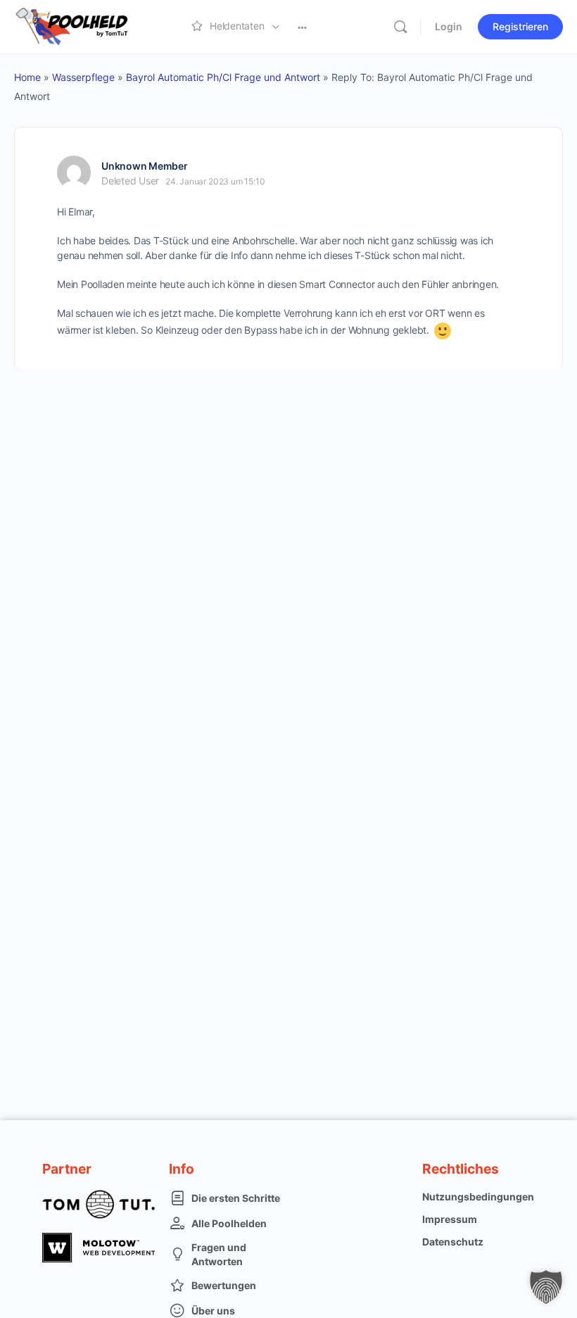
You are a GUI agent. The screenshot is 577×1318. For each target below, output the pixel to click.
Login (448, 26)
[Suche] (400, 26)
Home (27, 77)
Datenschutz (452, 1242)
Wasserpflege (83, 77)
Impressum (449, 1219)
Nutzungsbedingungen (478, 1197)
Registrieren (520, 26)
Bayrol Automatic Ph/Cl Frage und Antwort (223, 77)
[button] (546, 1287)
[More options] (302, 27)
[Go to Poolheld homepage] (84, 25)
